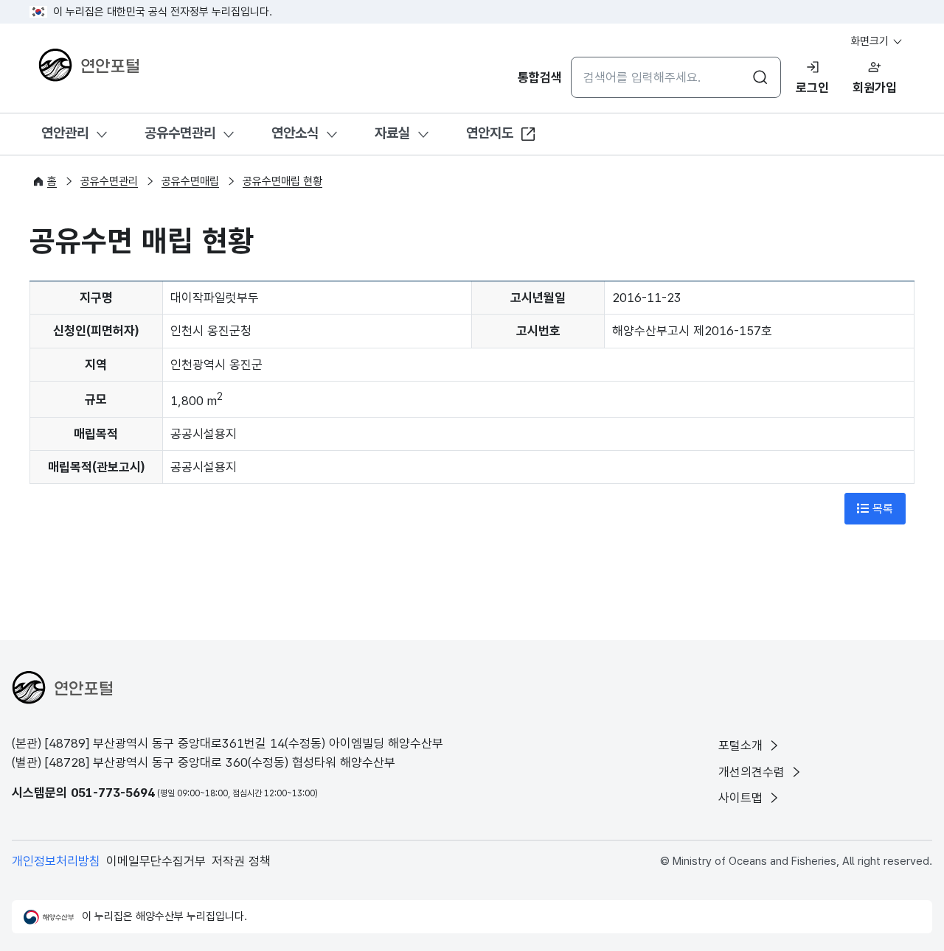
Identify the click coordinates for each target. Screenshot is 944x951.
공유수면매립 (190, 181)
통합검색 (540, 77)
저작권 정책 (241, 861)
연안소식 (295, 132)
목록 (881, 509)
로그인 (812, 87)
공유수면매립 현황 (282, 181)
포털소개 (742, 745)
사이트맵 (742, 797)
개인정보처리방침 (56, 861)
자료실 (392, 132)
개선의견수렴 (753, 772)
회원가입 (875, 87)
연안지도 (489, 132)
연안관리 (64, 132)
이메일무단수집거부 (156, 861)
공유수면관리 (180, 132)
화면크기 (871, 41)
